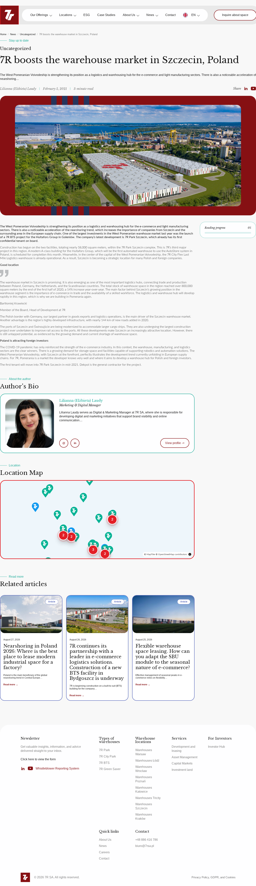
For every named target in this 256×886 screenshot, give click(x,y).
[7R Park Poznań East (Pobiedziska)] (74, 511)
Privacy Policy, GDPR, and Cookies (214, 877)
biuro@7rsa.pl (144, 845)
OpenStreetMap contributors (172, 554)
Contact (170, 15)
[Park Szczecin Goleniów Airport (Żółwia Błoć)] (49, 489)
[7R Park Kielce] (108, 536)
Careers (104, 852)
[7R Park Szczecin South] (45, 492)
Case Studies (106, 15)
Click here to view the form (38, 759)
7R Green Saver (110, 769)
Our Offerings (39, 15)
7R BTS (104, 762)
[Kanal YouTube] (253, 88)
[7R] (9, 15)
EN (193, 15)
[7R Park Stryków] (99, 518)
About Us (129, 15)
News (150, 15)
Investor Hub (216, 746)
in (75, 443)
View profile (174, 443)
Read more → (10, 684)
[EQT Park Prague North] (44, 544)
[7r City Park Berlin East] (35, 507)
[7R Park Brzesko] (109, 550)
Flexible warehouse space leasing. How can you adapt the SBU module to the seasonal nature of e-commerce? (162, 656)
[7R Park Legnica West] (63, 529)
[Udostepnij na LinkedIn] (246, 88)
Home (3, 34)
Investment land (182, 769)
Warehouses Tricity (148, 798)
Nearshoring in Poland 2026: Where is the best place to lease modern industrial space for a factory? (30, 656)
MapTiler (151, 554)
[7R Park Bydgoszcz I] (83, 497)
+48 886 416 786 (146, 839)
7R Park (104, 750)
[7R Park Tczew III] (89, 481)
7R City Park (107, 756)
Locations (65, 15)
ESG (86, 15)
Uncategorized (27, 34)
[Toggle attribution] (190, 554)
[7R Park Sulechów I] (57, 515)
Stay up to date (19, 40)
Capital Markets (182, 763)
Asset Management (184, 757)
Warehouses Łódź (147, 760)
